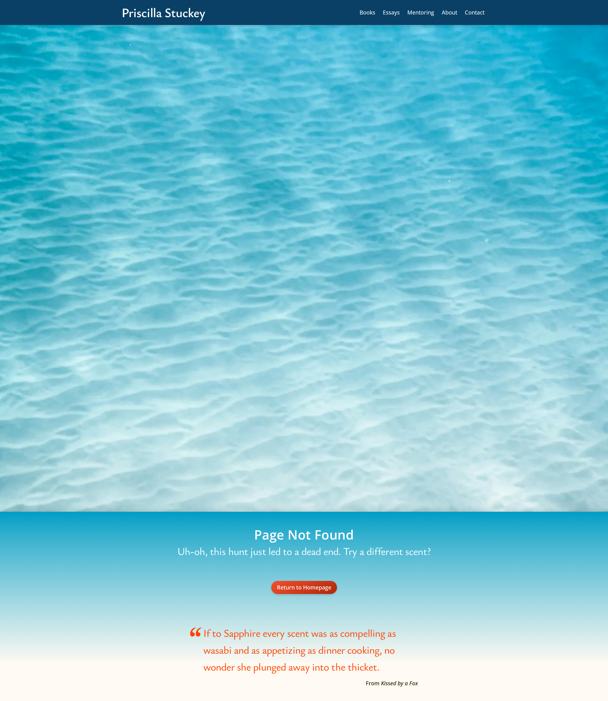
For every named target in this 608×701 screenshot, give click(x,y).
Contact (474, 12)
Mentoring (420, 12)
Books (367, 12)
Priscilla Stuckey (163, 12)
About (449, 12)
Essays (391, 12)
